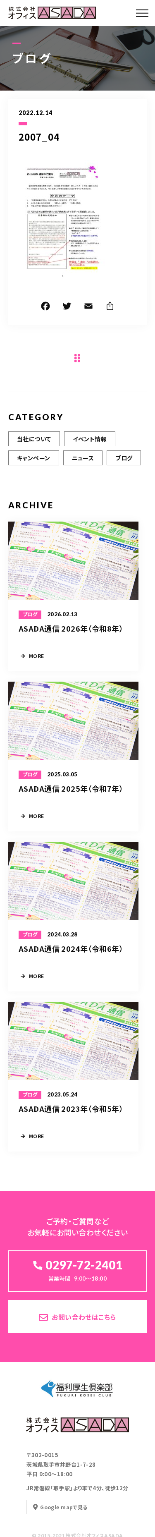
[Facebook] (45, 307)
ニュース (83, 458)
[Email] (88, 307)
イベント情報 (90, 439)
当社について (34, 439)
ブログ (123, 458)
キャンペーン (33, 458)
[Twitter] (67, 307)
